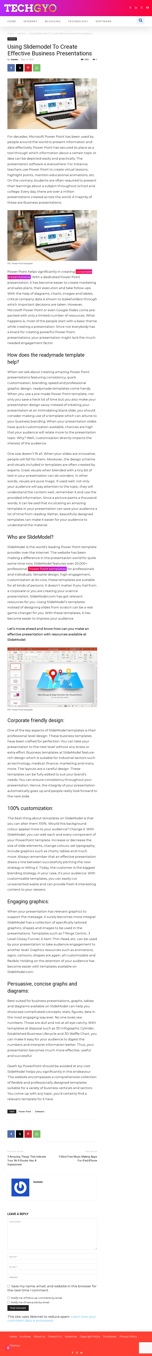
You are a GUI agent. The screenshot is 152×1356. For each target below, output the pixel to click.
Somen (14, 59)
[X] (142, 8)
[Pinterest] (28, 68)
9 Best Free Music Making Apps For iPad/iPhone (78, 1158)
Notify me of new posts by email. (30, 1302)
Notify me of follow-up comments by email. (36, 1297)
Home (10, 33)
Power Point (25, 1111)
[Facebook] (130, 8)
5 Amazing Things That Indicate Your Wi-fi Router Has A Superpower (26, 1160)
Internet (21, 33)
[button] (140, 20)
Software (39, 1111)
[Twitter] (77, 1353)
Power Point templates (47, 569)
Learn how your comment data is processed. (51, 1318)
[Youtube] (147, 8)
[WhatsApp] (36, 68)
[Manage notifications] (8, 1348)
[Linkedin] (136, 8)
